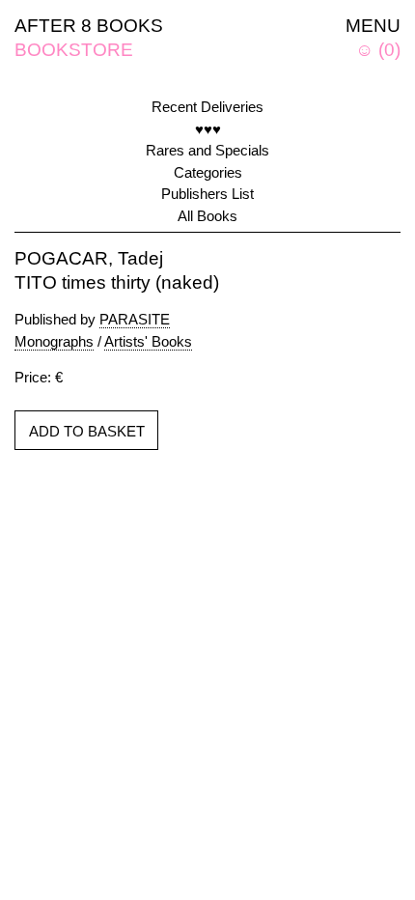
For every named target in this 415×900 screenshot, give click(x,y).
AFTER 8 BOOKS (88, 25)
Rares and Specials (207, 150)
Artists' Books (148, 341)
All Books (207, 216)
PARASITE (134, 319)
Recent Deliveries (207, 106)
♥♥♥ (208, 129)
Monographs (54, 341)
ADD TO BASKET (87, 431)
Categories (208, 172)
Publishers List (207, 193)
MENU (373, 25)
